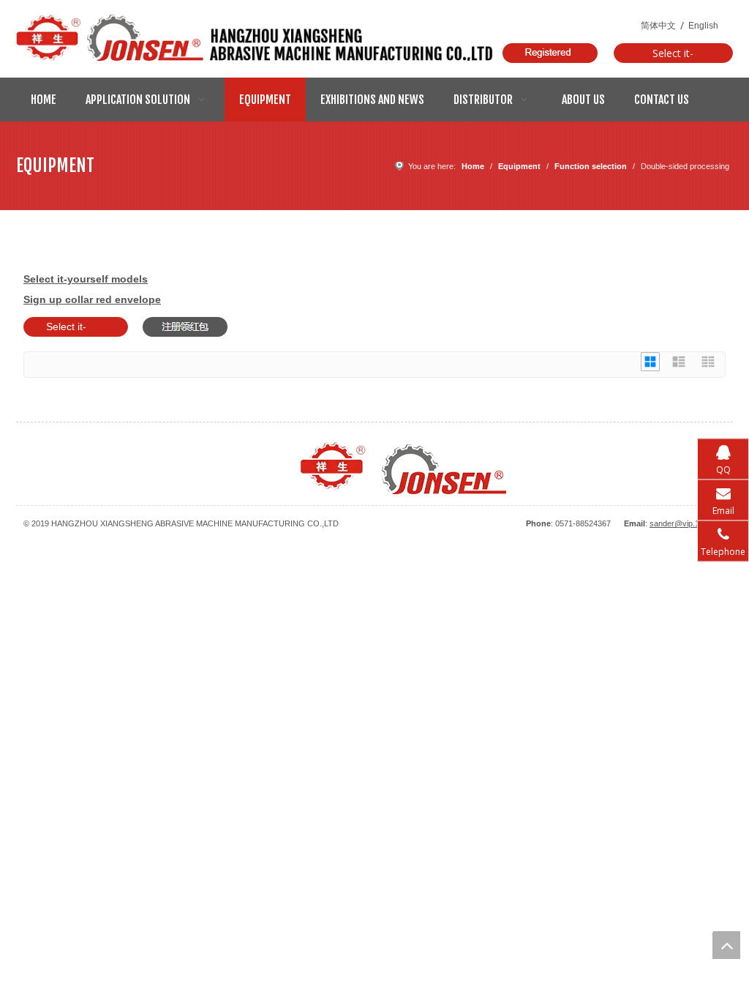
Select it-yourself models (672, 54)
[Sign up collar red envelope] (185, 327)
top (726, 945)
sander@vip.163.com (688, 523)
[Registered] (550, 53)
